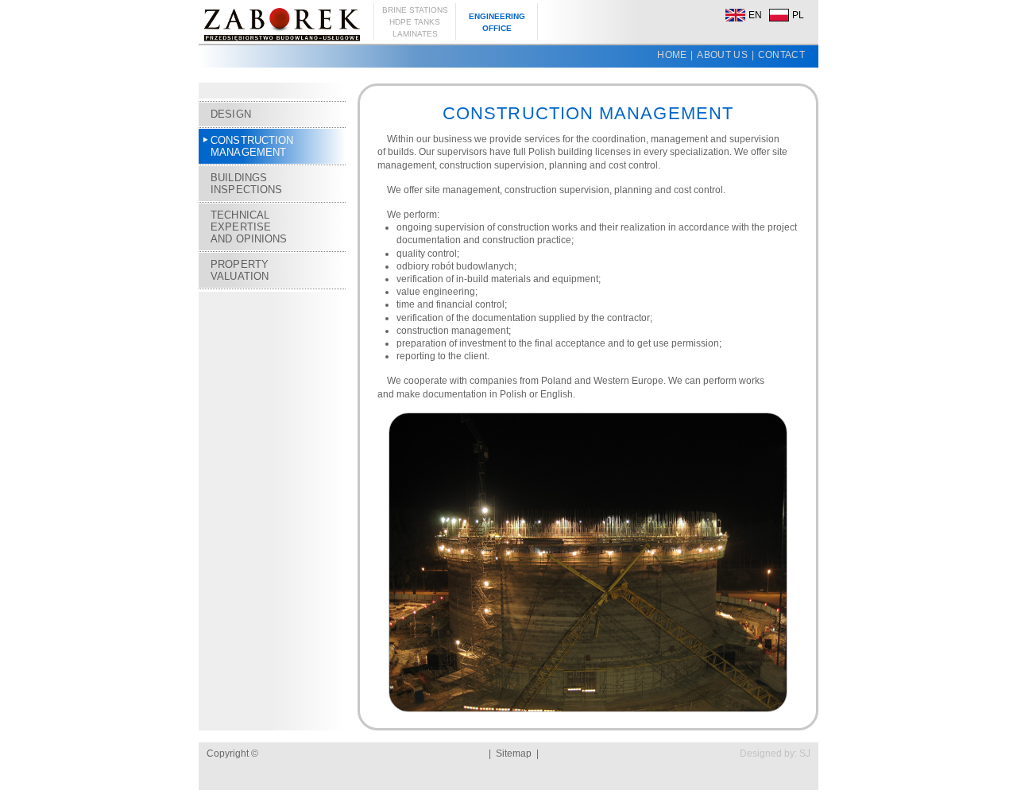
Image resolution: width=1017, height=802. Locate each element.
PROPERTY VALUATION (240, 270)
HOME (671, 54)
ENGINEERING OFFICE (497, 22)
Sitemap (514, 753)
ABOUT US (722, 54)
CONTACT (781, 54)
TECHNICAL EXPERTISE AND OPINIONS (249, 227)
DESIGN (231, 114)
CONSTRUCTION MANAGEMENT (252, 146)
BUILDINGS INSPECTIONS (246, 184)
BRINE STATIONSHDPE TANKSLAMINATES (415, 22)
